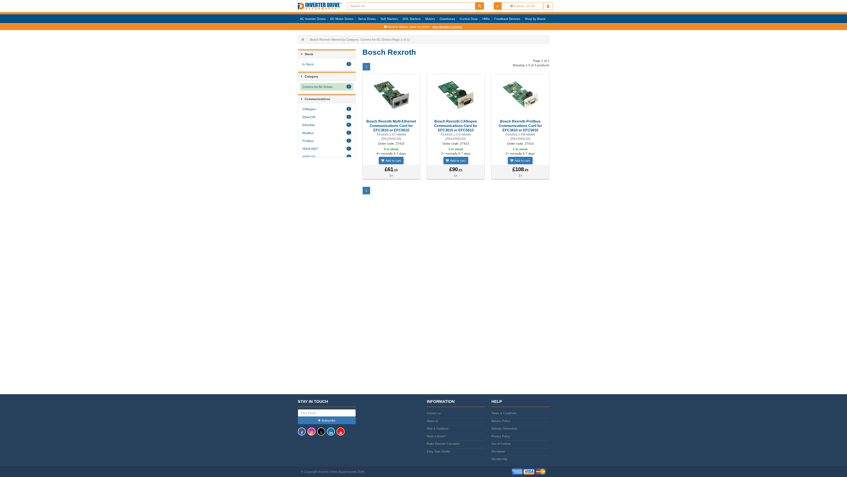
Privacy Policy (500, 436)
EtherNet (326, 125)
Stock (309, 54)
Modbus (326, 133)
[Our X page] (321, 433)
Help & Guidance (437, 428)
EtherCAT (326, 117)
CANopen (326, 109)
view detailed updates (447, 26)
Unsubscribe (499, 459)
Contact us (434, 413)
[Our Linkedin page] (330, 433)
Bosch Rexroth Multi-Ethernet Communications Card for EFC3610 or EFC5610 (391, 125)
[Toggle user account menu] (548, 6)
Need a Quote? (436, 436)
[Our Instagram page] (311, 433)
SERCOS (326, 157)
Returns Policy (500, 421)
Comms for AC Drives (326, 87)
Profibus (326, 141)
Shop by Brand (535, 19)
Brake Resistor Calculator (443, 443)
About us (432, 421)
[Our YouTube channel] (340, 433)
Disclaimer (498, 451)
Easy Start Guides (438, 451)
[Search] (479, 6)
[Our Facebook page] (301, 433)
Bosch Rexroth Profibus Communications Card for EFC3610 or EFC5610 (520, 125)
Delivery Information (504, 428)
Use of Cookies (501, 443)
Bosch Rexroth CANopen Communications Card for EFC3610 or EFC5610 (455, 125)
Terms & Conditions (504, 413)
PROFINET (326, 149)
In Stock (326, 64)
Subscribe (328, 420)
